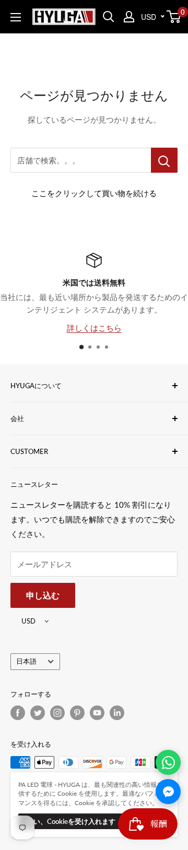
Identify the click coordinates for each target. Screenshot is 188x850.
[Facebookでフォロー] (17, 712)
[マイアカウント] (129, 16)
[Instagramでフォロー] (57, 712)
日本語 (26, 661)
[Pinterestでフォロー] (77, 712)
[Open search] (108, 16)
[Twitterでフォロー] (37, 712)
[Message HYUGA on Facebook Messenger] (168, 791)
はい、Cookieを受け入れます (71, 821)
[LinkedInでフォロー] (117, 712)
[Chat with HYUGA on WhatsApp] (168, 762)
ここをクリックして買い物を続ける (94, 193)
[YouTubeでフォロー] (97, 712)
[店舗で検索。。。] (164, 160)
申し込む (43, 595)
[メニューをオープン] (15, 17)
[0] (174, 16)
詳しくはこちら (94, 327)
